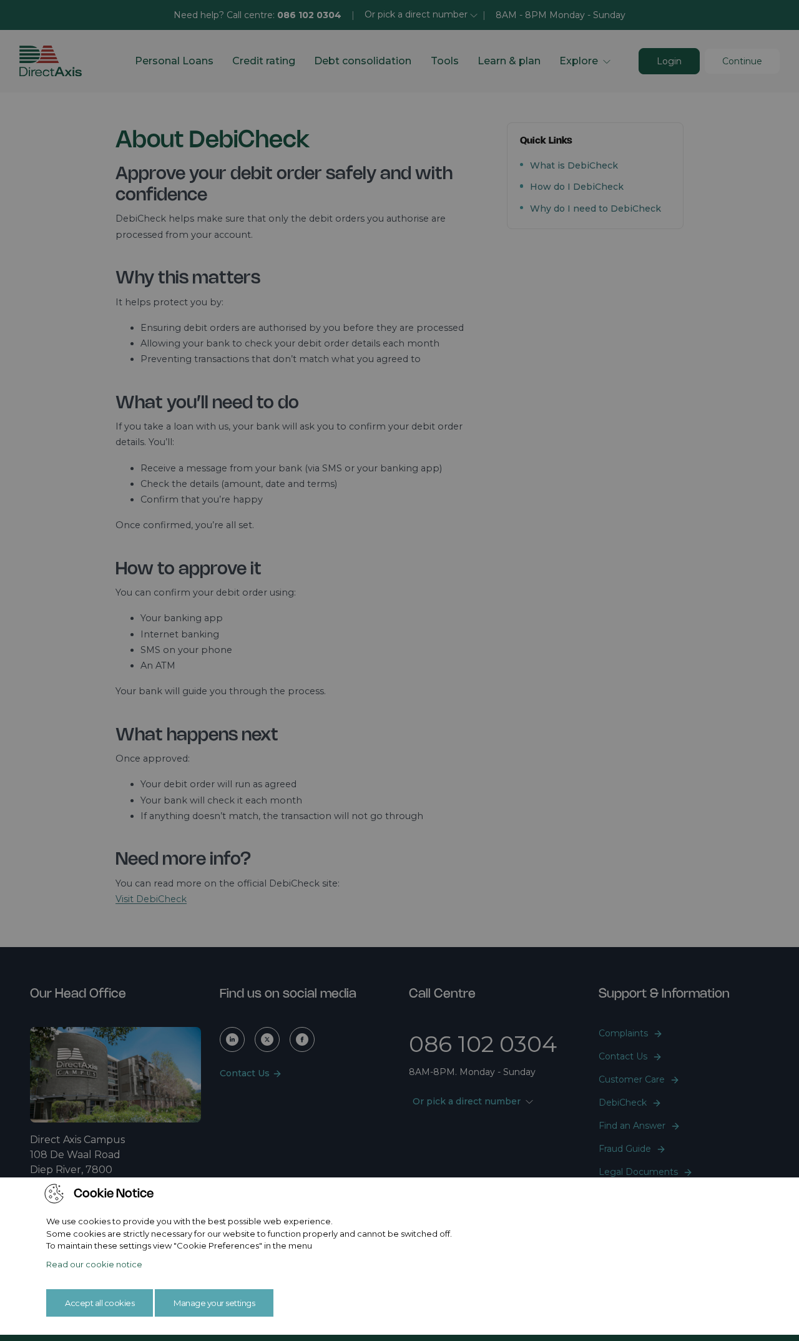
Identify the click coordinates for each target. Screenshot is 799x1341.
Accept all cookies (99, 1303)
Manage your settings (214, 1303)
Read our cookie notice (94, 1264)
